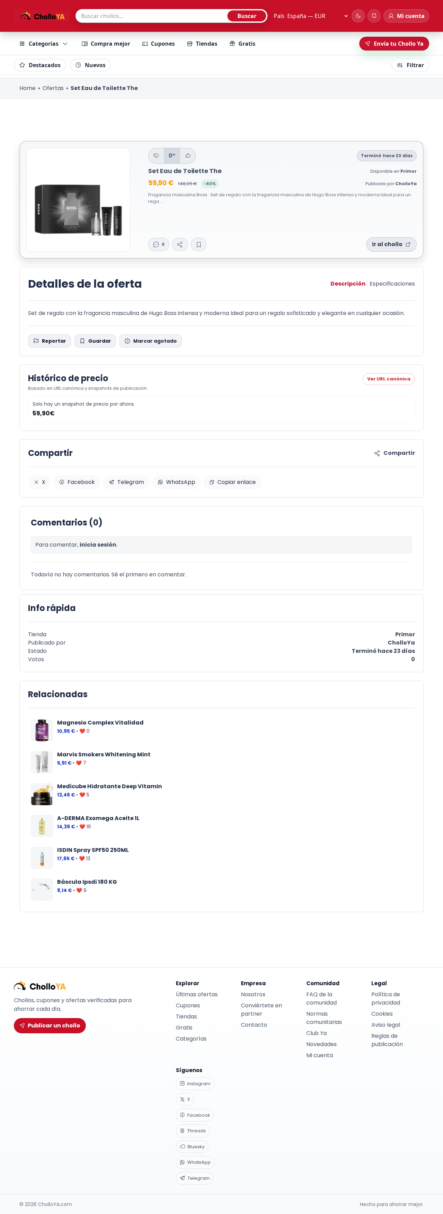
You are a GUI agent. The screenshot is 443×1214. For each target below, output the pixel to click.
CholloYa (406, 184)
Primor (408, 171)
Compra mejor (110, 43)
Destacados (45, 65)
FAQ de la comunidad (321, 998)
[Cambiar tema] (358, 16)
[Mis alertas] (374, 16)
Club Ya (316, 1033)
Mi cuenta (319, 1055)
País (279, 16)
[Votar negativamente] (156, 155)
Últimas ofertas (197, 994)
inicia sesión (98, 545)
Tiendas (206, 43)
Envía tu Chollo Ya (399, 43)
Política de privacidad (385, 998)
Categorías (43, 43)
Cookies (382, 1014)
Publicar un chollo (54, 1025)
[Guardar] (199, 244)
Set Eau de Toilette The (185, 171)
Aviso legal (385, 1025)
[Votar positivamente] (188, 155)
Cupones (163, 43)
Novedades (321, 1044)
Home (27, 88)
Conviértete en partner (261, 1009)
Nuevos (95, 65)
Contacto (254, 1025)
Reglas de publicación (387, 1040)
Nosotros (253, 994)
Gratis (246, 43)
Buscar (246, 16)
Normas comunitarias (324, 1018)
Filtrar (415, 65)
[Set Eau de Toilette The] (78, 200)
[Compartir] (180, 244)
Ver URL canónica (388, 379)
